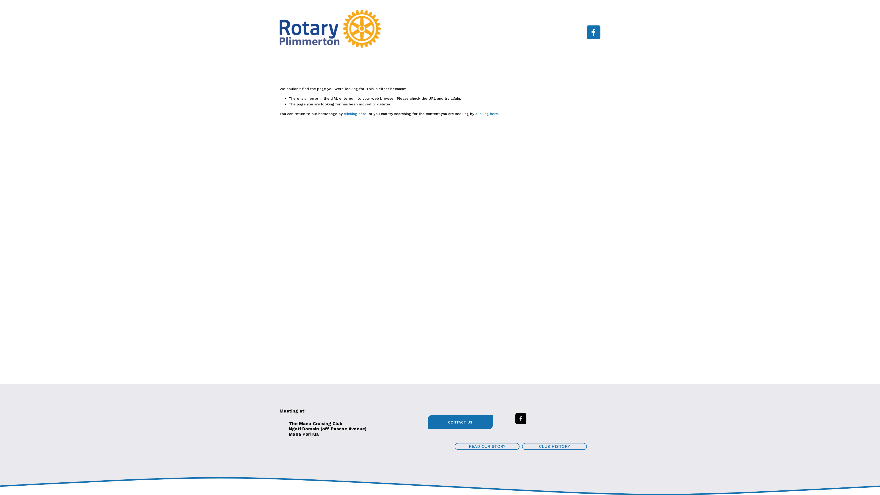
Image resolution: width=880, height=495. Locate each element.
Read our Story (487, 446)
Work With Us (537, 29)
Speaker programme (481, 29)
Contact (514, 35)
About (433, 29)
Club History (554, 446)
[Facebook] (593, 32)
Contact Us (460, 422)
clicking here (355, 114)
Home (397, 29)
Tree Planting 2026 (409, 35)
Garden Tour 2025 (466, 35)
